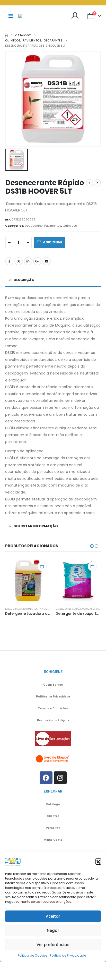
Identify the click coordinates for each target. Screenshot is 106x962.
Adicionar (53, 242)
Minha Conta (53, 839)
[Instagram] (60, 777)
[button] (98, 861)
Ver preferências (53, 944)
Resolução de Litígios (53, 720)
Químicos (70, 226)
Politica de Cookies (32, 955)
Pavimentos (52, 226)
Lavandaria (87, 608)
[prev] (89, 182)
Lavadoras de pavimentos (21, 608)
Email (46, 261)
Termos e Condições (53, 708)
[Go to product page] (27, 580)
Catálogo (53, 804)
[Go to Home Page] (6, 35)
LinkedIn (28, 261)
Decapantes (34, 226)
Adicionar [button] (42, 566)
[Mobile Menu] (10, 16)
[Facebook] (46, 777)
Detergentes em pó (67, 608)
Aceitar (53, 916)
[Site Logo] (31, 16)
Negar (53, 930)
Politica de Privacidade (68, 955)
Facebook (9, 261)
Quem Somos (53, 684)
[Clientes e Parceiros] (76, 15)
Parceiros (53, 828)
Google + (37, 261)
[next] (97, 182)
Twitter (18, 261)
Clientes (53, 816)
